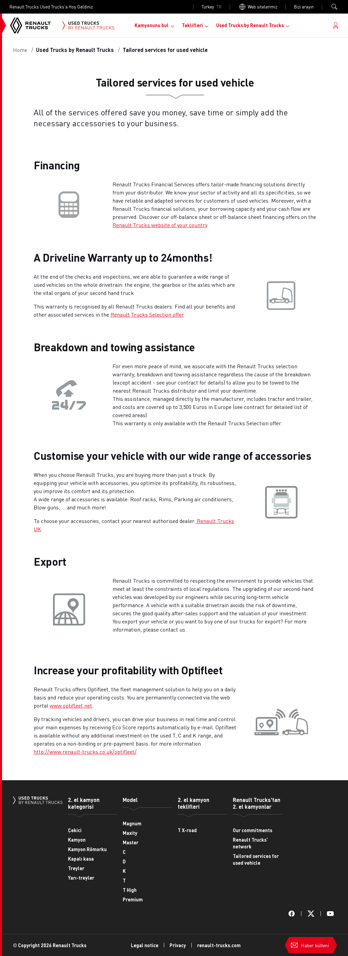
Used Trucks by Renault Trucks (250, 25)
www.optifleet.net (71, 705)
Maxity (130, 833)
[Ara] (334, 7)
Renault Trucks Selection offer (147, 314)
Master (130, 842)
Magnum (132, 823)
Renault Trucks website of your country (159, 224)
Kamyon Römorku (87, 849)
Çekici (75, 830)
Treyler (76, 868)
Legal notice (144, 945)
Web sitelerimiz (262, 7)
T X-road (187, 830)
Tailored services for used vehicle (256, 859)
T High (130, 890)
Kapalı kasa (81, 859)
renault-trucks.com (219, 945)
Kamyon (77, 840)
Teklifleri (192, 25)
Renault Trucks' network (250, 843)
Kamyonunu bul (152, 25)
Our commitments (252, 830)
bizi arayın (304, 7)
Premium (133, 899)
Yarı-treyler (81, 878)
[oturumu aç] (336, 25)
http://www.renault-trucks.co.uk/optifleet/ (85, 751)
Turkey (212, 7)
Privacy (178, 945)
